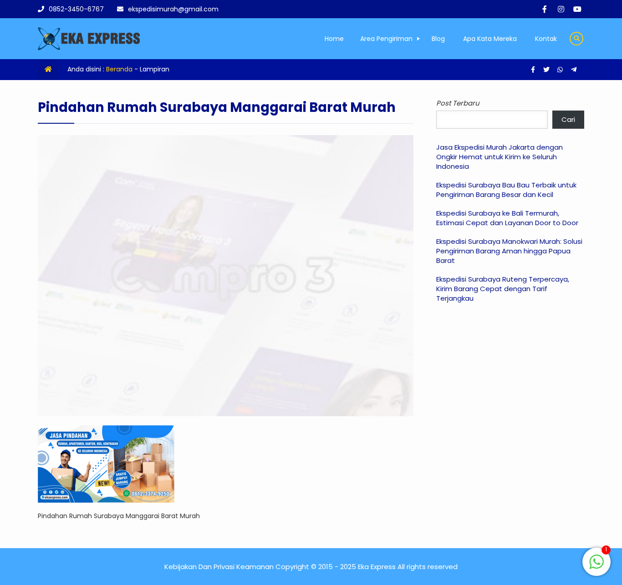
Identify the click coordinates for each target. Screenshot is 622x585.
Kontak (546, 38)
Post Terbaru (457, 103)
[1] (596, 566)
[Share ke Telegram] (574, 69)
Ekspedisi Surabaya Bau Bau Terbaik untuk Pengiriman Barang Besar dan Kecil (506, 189)
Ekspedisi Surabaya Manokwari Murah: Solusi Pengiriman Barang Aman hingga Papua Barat (509, 251)
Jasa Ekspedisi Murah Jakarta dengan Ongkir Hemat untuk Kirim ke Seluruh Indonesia (499, 156)
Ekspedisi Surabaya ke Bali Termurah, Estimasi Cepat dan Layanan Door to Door (507, 217)
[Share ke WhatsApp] (561, 69)
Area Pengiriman (386, 38)
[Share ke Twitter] (547, 69)
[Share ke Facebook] (533, 69)
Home (334, 38)
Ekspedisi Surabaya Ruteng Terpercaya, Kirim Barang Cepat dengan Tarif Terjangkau (502, 288)
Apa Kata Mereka (490, 38)
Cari (568, 119)
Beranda (119, 69)
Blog (438, 38)
